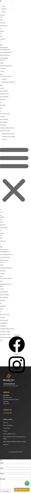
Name (1, 463)
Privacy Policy (6, 428)
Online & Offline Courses (9, 433)
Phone (2, 473)
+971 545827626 (7, 413)
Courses (5, 431)
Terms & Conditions (8, 425)
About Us (5, 422)
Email (1, 468)
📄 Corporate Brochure (22, 489)
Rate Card (5, 444)
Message (2, 479)
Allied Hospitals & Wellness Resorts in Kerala (14, 441)
